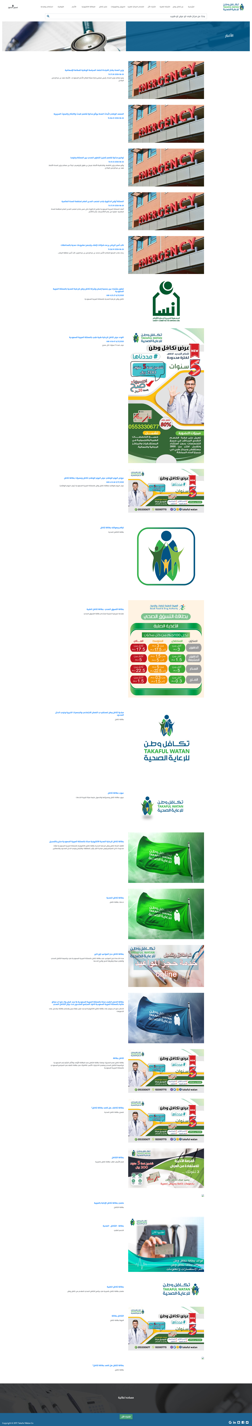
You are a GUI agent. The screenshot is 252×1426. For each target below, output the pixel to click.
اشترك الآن (152, 6)
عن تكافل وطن (178, 6)
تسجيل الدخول (13, 7)
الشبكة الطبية (165, 6)
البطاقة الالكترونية (88, 6)
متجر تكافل (103, 6)
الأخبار (74, 6)
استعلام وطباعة (47, 6)
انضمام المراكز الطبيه (136, 6)
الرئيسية (191, 6)
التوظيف (61, 6)
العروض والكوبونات (118, 6)
